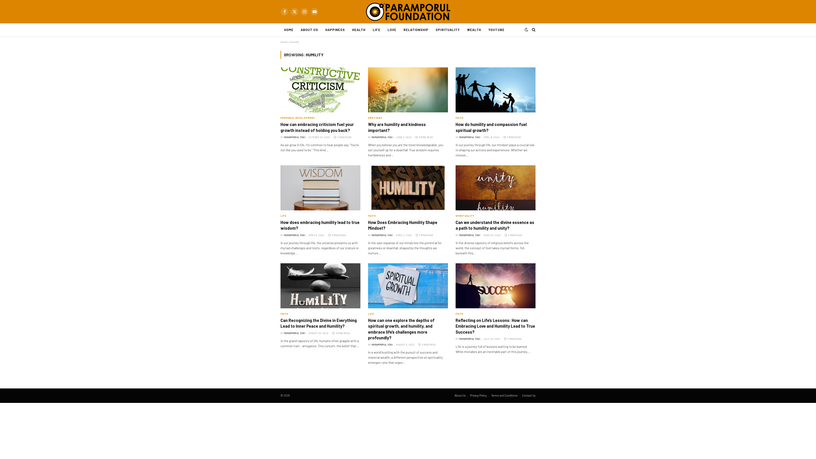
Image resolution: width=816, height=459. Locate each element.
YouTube (496, 30)
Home (288, 30)
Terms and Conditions (504, 395)
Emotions (375, 117)
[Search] (533, 30)
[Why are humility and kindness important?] (408, 89)
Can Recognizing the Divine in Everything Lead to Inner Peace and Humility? (318, 323)
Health (359, 30)
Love (392, 30)
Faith (459, 117)
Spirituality (448, 30)
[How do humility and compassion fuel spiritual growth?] (496, 89)
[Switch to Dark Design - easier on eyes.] (526, 30)
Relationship (416, 30)
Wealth (474, 30)
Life (376, 30)
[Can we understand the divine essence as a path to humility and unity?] (496, 187)
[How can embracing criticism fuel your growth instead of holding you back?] (320, 89)
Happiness (335, 30)
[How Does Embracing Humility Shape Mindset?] (408, 187)
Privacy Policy (478, 395)
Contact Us (529, 395)
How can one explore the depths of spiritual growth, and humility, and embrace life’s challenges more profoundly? (401, 329)
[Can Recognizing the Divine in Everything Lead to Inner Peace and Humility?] (320, 285)
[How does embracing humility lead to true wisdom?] (320, 187)
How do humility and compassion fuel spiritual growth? (491, 127)
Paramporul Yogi (294, 137)
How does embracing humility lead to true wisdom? (320, 225)
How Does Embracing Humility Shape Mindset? (402, 225)
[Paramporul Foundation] (408, 11)
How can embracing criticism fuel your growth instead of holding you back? (317, 127)
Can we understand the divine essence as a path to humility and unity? (495, 225)
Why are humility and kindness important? (397, 127)
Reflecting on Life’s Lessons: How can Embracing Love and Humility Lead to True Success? (495, 326)
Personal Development (297, 117)
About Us (309, 30)
